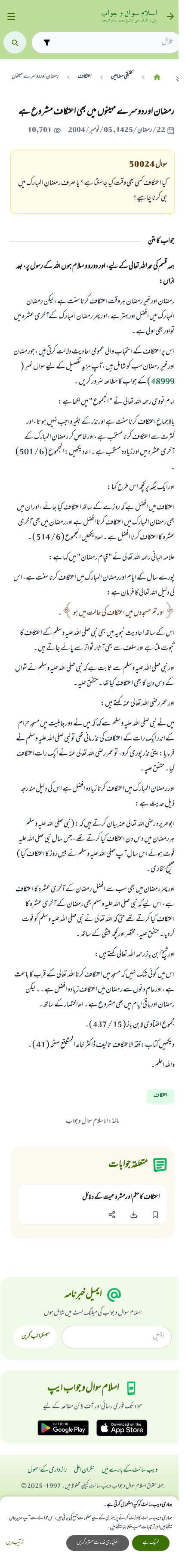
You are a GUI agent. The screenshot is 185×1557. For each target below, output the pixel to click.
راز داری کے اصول (47, 1470)
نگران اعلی (84, 1470)
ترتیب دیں (15, 1543)
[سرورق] (157, 77)
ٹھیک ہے (150, 1543)
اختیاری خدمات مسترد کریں (98, 1543)
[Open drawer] (10, 16)
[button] (155, 1214)
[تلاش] (14, 42)
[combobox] (114, 42)
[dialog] (89, 1527)
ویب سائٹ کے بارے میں (130, 1470)
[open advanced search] (46, 42)
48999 (163, 382)
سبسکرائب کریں (35, 1336)
